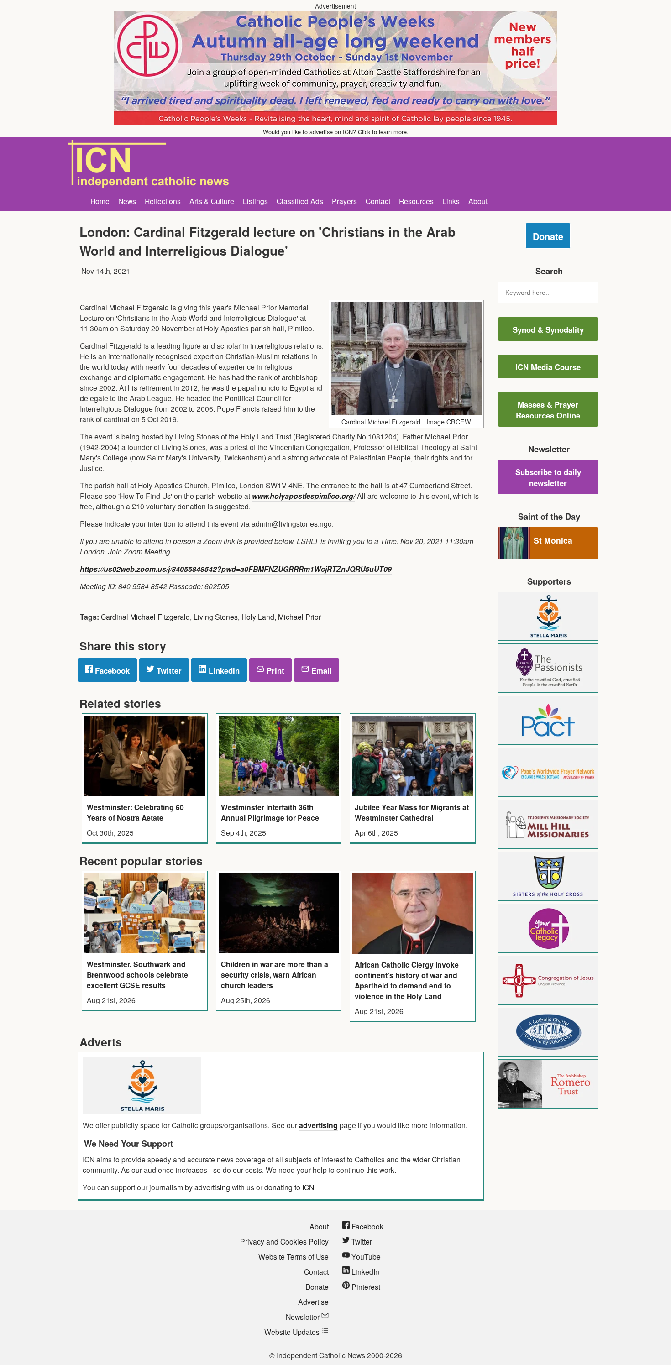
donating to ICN (289, 1187)
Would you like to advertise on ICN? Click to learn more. (336, 131)
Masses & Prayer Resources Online (548, 410)
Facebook (111, 670)
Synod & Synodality (548, 329)
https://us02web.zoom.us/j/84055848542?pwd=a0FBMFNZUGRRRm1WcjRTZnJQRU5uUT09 (236, 569)
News (127, 201)
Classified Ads (300, 201)
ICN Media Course (548, 366)
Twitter (168, 670)
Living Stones (216, 617)
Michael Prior (299, 617)
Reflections (163, 201)
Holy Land (257, 617)
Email (320, 670)
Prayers (344, 201)
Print (274, 670)
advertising (318, 1125)
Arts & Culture (211, 201)
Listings (255, 201)
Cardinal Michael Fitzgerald (145, 617)
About (478, 201)
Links (451, 201)
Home (100, 201)
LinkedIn (223, 670)
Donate (548, 236)
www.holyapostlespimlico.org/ (303, 496)
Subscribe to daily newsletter (548, 477)
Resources (416, 201)
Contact (378, 201)
